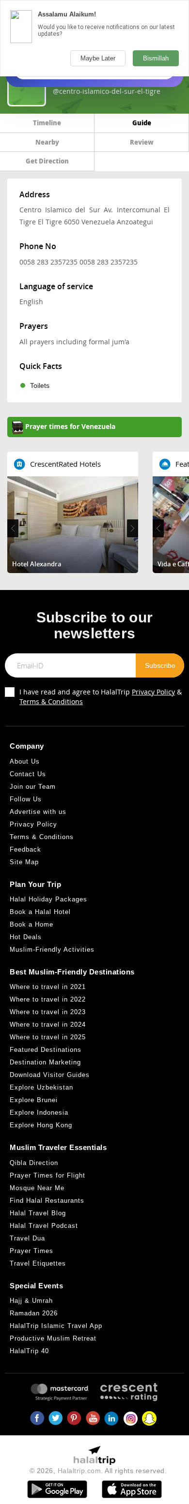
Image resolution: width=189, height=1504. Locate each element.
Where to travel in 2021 (48, 986)
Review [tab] (142, 142)
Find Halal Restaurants (47, 1200)
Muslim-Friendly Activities (52, 949)
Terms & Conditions (51, 701)
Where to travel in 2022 (48, 999)
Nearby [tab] (47, 142)
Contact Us (28, 774)
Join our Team (33, 786)
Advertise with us (38, 811)
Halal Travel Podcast (44, 1225)
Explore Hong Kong (41, 1125)
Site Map (24, 862)
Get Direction (47, 160)
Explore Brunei (34, 1100)
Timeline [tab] (47, 122)
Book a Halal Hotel (40, 911)
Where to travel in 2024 (48, 1024)
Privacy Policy (153, 691)
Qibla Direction (34, 1162)
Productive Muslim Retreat (53, 1338)
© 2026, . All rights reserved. (98, 1471)
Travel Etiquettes (38, 1263)
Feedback (25, 849)
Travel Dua (27, 1238)
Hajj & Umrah (31, 1300)
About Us (25, 761)
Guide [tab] (141, 122)
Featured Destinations (45, 1049)
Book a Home (31, 924)
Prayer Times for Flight (47, 1175)
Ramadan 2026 (34, 1313)
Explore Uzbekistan (41, 1087)
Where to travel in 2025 (48, 1037)
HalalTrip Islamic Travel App (56, 1325)
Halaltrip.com (79, 1471)
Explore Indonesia (39, 1112)
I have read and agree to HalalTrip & (100, 696)
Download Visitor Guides (50, 1074)
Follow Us (26, 799)
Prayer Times (31, 1250)
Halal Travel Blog (38, 1213)
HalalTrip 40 (29, 1351)
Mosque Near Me (37, 1188)
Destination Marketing (45, 1062)
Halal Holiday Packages (48, 899)
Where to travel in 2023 (48, 1012)
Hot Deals (26, 937)
